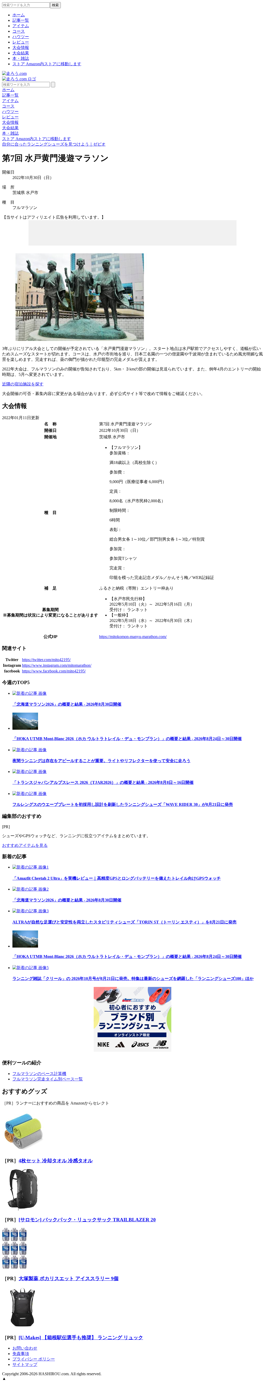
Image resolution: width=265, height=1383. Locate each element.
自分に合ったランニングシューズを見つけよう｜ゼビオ (54, 144)
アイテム (20, 26)
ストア (46, 64)
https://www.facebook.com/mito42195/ (54, 671)
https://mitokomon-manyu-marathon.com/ (133, 636)
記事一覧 (20, 20)
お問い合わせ (24, 1348)
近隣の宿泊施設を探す (22, 384)
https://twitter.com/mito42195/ (46, 659)
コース (18, 31)
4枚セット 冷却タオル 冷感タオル (56, 1160)
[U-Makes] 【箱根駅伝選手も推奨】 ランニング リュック (81, 1337)
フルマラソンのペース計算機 (39, 1073)
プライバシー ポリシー (33, 1359)
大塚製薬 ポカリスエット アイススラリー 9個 (69, 1278)
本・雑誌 (20, 58)
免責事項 (20, 1353)
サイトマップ (24, 1364)
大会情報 (20, 47)
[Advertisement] (132, 232)
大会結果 (20, 53)
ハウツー (20, 36)
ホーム (18, 15)
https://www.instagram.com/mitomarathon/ (56, 665)
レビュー (20, 42)
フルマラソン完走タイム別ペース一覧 (47, 1079)
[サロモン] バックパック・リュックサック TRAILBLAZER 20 (87, 1219)
